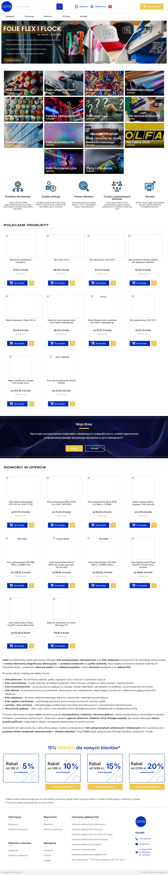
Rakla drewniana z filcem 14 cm (20, 320)
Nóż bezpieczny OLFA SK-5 (102, 259)
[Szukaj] (59, 7)
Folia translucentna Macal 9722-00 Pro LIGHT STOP (21, 503)
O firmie (66, 16)
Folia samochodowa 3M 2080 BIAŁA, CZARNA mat (20, 563)
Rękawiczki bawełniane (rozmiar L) (20, 260)
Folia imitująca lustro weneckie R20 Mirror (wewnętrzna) (102, 321)
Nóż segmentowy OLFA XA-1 (143, 320)
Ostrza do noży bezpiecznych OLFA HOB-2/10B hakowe (61, 321)
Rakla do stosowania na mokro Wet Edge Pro (61, 623)
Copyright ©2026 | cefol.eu (11, 872)
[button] (2, 42)
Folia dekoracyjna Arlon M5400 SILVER (61, 381)
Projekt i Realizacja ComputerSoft (154, 872)
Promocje (29, 16)
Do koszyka (101, 343)
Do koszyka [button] (19, 283)
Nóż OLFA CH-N (61, 259)
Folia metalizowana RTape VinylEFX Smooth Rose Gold (21, 623)
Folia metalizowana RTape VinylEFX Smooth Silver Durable (143, 564)
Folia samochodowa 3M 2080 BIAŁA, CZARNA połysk (102, 563)
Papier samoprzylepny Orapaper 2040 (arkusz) (143, 503)
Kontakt (83, 16)
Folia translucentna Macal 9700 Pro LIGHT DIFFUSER (61, 503)
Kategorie (9, 16)
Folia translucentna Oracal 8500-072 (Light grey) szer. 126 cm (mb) (61, 564)
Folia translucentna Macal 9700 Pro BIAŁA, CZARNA (102, 503)
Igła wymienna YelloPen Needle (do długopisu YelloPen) (143, 260)
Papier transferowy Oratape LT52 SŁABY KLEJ (20, 381)
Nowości (48, 16)
